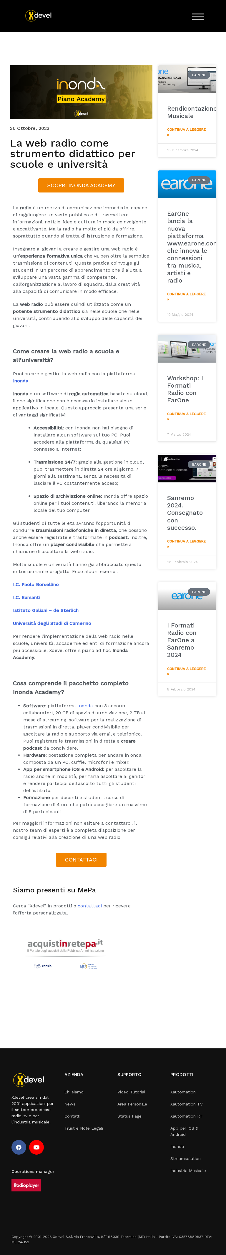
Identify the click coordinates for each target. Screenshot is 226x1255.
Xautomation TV (186, 1104)
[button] (81, 185)
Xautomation (183, 1092)
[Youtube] (36, 1147)
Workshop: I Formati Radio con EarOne (185, 389)
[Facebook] (18, 1147)
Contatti (72, 1116)
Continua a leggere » (186, 132)
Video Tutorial (131, 1092)
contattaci (90, 906)
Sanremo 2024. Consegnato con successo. (185, 512)
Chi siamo (74, 1092)
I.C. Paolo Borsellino (36, 584)
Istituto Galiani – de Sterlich (46, 610)
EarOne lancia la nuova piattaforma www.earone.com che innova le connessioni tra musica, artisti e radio (193, 247)
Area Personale (132, 1104)
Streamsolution (185, 1158)
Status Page (129, 1116)
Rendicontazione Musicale (192, 112)
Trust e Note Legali (83, 1128)
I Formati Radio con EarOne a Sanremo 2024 (182, 640)
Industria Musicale (188, 1170)
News (69, 1104)
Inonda (85, 705)
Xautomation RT (186, 1116)
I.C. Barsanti (26, 597)
